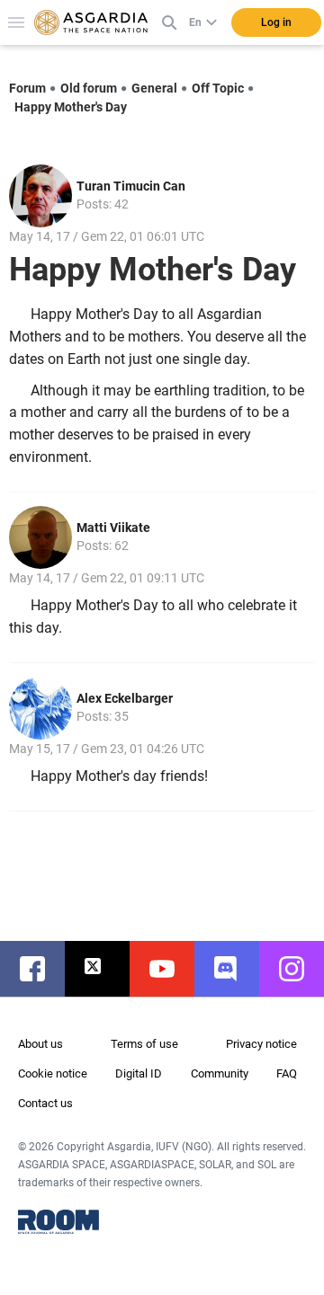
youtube (171, 969)
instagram (300, 969)
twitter (106, 969)
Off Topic (218, 88)
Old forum (88, 88)
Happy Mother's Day (70, 107)
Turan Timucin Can (130, 186)
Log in (276, 22)
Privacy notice (261, 1044)
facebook (41, 969)
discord (235, 969)
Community (219, 1073)
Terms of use (144, 1044)
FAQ (286, 1073)
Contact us (45, 1103)
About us (40, 1044)
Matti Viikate (113, 527)
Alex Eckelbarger (124, 698)
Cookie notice (52, 1073)
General (154, 88)
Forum (27, 88)
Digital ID (138, 1073)
